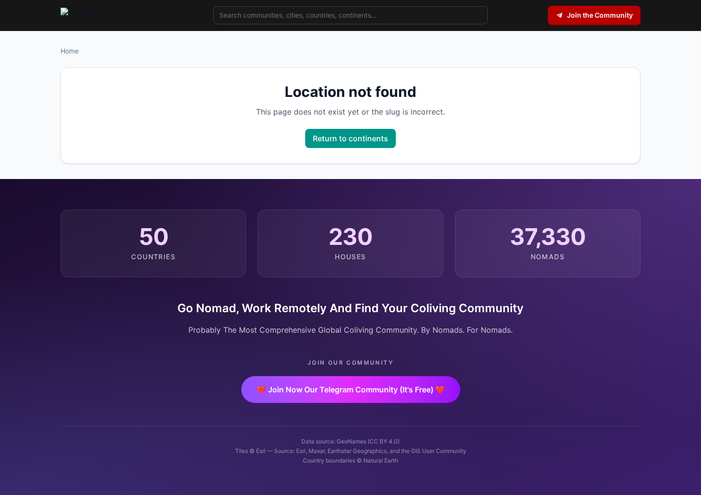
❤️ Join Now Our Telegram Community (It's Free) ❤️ (351, 389)
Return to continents (350, 138)
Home (70, 51)
